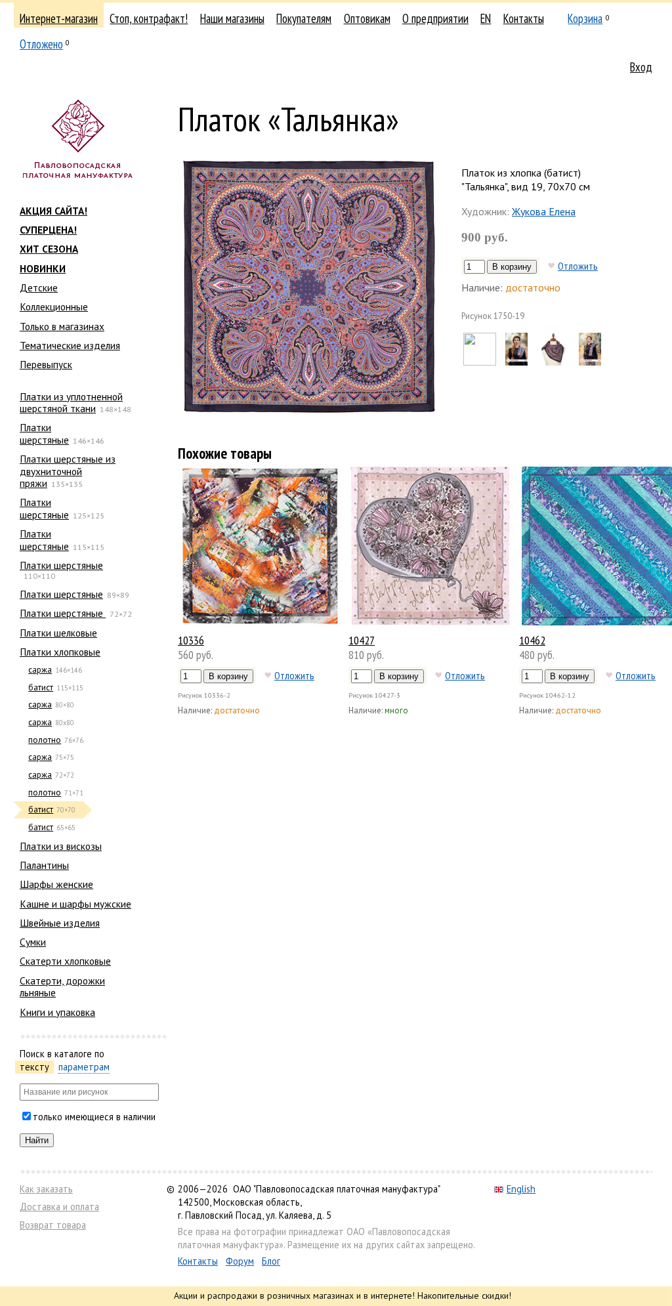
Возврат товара (53, 1225)
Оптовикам (367, 18)
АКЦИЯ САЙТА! (53, 210)
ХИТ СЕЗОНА (49, 248)
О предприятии (435, 18)
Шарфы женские (56, 884)
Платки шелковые (58, 632)
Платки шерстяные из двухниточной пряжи (68, 471)
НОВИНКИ (43, 268)
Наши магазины (232, 18)
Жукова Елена (544, 211)
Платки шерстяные (44, 433)
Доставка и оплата (59, 1206)
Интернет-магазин (59, 18)
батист (40, 687)
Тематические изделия (70, 345)
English (521, 1189)
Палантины (44, 865)
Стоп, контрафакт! (149, 18)
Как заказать (46, 1189)
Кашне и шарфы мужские (75, 903)
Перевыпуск (46, 364)
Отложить (578, 265)
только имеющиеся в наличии (94, 1116)
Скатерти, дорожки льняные (62, 986)
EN (485, 18)
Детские (39, 287)
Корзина (585, 18)
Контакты (523, 18)
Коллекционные (54, 306)
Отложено (41, 44)
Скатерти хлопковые (65, 960)
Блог (271, 1261)
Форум (240, 1261)
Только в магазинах (62, 326)
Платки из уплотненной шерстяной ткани (71, 402)
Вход (641, 67)
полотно (44, 740)
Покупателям (303, 18)
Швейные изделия (60, 922)
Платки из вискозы (61, 846)
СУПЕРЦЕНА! (48, 229)
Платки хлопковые (60, 651)
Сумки (33, 941)
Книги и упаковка (57, 1012)
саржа (40, 669)
